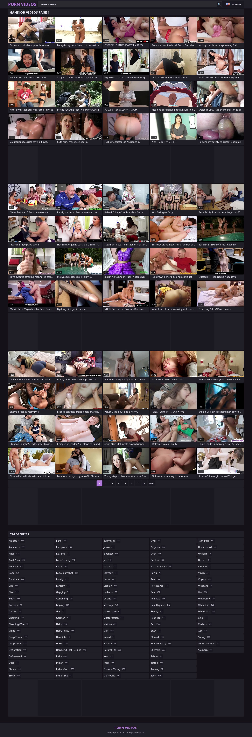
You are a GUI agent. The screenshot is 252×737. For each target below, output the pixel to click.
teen (156, 675)
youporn (205, 650)
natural (110, 643)
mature (110, 624)
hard (62, 643)
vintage (204, 566)
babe (14, 573)
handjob (63, 637)
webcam (205, 585)
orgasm (158, 547)
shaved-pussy (161, 643)
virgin (204, 573)
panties (157, 560)
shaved (157, 637)
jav (107, 560)
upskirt (204, 560)
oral (155, 540)
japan (109, 547)
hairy (61, 624)
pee (155, 579)
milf (109, 630)
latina (109, 579)
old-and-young (114, 669)
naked (109, 637)
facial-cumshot (67, 573)
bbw (14, 592)
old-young (112, 675)
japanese (111, 553)
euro (61, 540)
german (63, 617)
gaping (62, 605)
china (14, 630)
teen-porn (206, 540)
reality (157, 611)
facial (61, 566)
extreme (62, 553)
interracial (112, 540)
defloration (17, 650)
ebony (15, 669)
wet (202, 592)
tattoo (157, 662)
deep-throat (18, 637)
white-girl (206, 605)
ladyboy (111, 573)
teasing (157, 669)
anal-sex (16, 566)
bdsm (14, 598)
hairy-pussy (65, 630)
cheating (16, 617)
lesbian (110, 585)
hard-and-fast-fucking (71, 650)
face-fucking (65, 560)
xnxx (202, 617)
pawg (156, 573)
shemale (158, 650)
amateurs (16, 547)
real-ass (158, 598)
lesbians (110, 592)
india (61, 656)
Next (151, 483)
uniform (204, 553)
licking (110, 598)
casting (15, 611)
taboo (156, 656)
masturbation (114, 617)
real (155, 592)
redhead (158, 617)
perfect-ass (159, 585)
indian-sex (64, 675)
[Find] (219, 4)
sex (155, 624)
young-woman (208, 643)
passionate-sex (161, 566)
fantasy (62, 585)
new (108, 656)
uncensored (207, 547)
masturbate (112, 611)
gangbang (64, 598)
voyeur (204, 579)
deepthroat (18, 643)
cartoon (15, 605)
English (236, 4)
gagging (62, 592)
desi (14, 662)
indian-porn (65, 669)
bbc (13, 585)
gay (60, 611)
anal (14, 553)
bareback (16, 579)
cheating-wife (18, 624)
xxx (202, 630)
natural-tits (112, 650)
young (204, 637)
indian (62, 662)
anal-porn (17, 560)
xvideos (204, 624)
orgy (156, 553)
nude (109, 662)
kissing (110, 566)
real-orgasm (160, 605)
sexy (156, 630)
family (62, 579)
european (64, 547)
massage (111, 605)
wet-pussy (206, 598)
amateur (16, 540)
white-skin (206, 611)
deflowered (17, 656)
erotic (14, 675)
